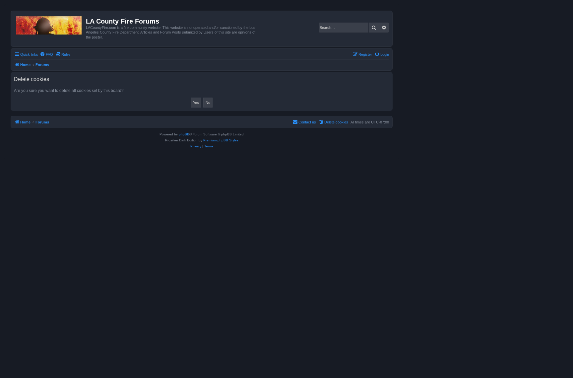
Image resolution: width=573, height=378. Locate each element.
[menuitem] (46, 54)
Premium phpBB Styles (220, 140)
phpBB (184, 134)
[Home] (49, 24)
